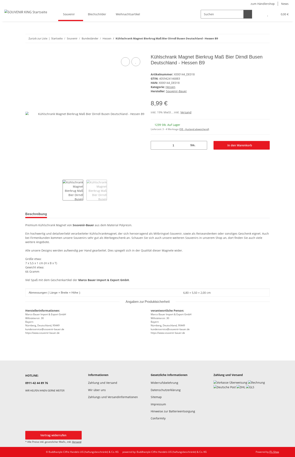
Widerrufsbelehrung (164, 383)
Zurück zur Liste (37, 38)
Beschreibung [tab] (36, 214)
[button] (259, 14)
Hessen (170, 87)
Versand (185, 112)
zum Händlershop (263, 4)
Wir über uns (97, 390)
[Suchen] (247, 14)
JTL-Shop (274, 452)
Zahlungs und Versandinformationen (113, 397)
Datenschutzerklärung (166, 390)
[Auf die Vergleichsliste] (125, 61)
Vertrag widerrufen (53, 435)
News (285, 4)
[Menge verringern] (155, 145)
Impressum (158, 404)
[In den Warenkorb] (28, 52)
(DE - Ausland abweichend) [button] (194, 129)
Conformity (158, 418)
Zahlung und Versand (102, 383)
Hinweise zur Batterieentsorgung (173, 411)
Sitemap (156, 397)
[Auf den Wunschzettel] (135, 61)
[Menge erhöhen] (202, 145)
